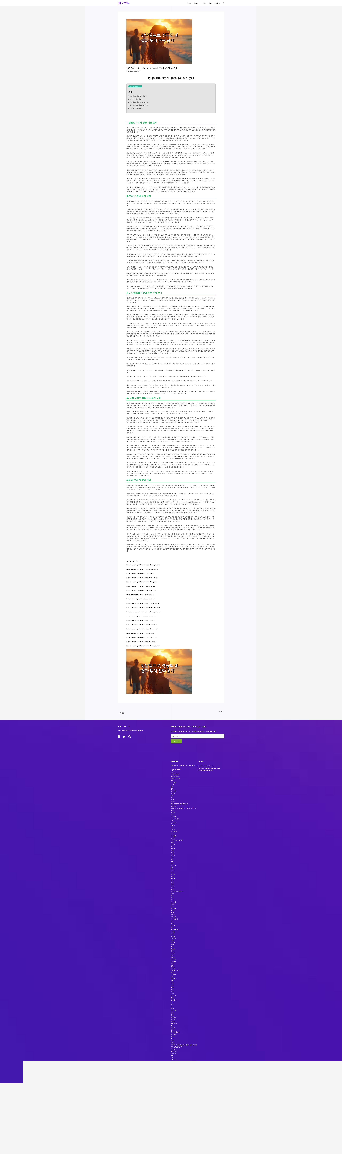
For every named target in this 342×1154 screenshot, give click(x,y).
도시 (172, 834)
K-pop (173, 772)
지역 (172, 1087)
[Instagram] (129, 736)
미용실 (173, 874)
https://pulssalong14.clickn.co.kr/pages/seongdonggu (142, 603)
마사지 (173, 853)
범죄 (172, 880)
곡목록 (173, 793)
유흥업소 (173, 1017)
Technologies (175, 776)
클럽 (172, 1109)
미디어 (173, 870)
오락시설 (173, 996)
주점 (172, 1083)
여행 (172, 976)
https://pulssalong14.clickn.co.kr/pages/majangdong (142, 577)
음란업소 (173, 1019)
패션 (172, 1115)
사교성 (173, 904)
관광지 (173, 802)
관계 (172, 797)
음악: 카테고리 (175, 1032)
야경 (172, 964)
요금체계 (173, 1000)
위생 (172, 1004)
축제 (172, 1100)
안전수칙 (173, 959)
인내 (172, 1055)
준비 (172, 1085)
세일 (172, 923)
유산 (172, 1008)
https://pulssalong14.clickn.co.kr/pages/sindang (140, 599)
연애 (172, 985)
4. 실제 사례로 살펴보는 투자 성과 (138, 105)
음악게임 (173, 1034)
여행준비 (173, 979)
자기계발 (173, 1066)
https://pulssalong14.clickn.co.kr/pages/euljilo (140, 633)
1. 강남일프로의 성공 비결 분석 (137, 96)
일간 (172, 1062)
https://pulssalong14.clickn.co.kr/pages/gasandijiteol (142, 569)
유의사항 (173, 1010)
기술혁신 (130, 71)
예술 (172, 987)
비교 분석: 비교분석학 (177, 891)
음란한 (173, 1021)
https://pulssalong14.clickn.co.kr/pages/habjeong (141, 637)
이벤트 (173, 1042)
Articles (196, 3)
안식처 (173, 953)
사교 (172, 900)
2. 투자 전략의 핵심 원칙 (135, 99)
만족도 (173, 855)
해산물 (173, 1128)
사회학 (173, 910)
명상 (172, 859)
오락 (172, 993)
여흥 (172, 983)
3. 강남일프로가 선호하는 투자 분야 (139, 102)
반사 (172, 876)
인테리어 (173, 1060)
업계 (172, 966)
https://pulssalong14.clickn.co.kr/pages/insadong (141, 641)
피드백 (173, 1126)
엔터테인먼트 (175, 970)
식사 (172, 947)
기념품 (173, 812)
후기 (172, 1134)
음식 (172, 1025)
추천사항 (173, 1098)
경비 (172, 789)
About (210, 3)
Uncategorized (175, 778)
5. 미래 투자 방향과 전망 (135, 108)
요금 (172, 998)
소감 (172, 927)
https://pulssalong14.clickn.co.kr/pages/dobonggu (141, 590)
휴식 (172, 1136)
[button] (199, 3)
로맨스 (173, 848)
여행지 (173, 981)
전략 (172, 1077)
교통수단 (173, 806)
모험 (172, 863)
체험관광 (173, 1092)
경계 (172, 787)
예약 (172, 989)
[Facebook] (119, 736)
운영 (172, 1002)
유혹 (172, 1013)
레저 (172, 846)
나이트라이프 (175, 819)
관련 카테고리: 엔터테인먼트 (179, 804)
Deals (204, 3)
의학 (172, 1040)
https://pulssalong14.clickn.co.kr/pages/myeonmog (142, 629)
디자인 (173, 842)
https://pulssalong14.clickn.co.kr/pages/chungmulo (141, 582)
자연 (172, 1070)
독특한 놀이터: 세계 (177, 840)
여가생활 (173, 974)
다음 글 (221, 711)
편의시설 (173, 1117)
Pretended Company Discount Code (209, 768)
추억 (172, 1096)
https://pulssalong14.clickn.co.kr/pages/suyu (139, 595)
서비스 (173, 915)
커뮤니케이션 (175, 1104)
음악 (172, 1030)
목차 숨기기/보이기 (135, 86)
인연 (172, 1057)
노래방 (173, 825)
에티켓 (173, 968)
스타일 (173, 936)
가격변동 (173, 782)
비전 (172, 895)
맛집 (172, 857)
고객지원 (173, 791)
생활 (172, 912)
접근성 (173, 1081)
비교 (172, 889)
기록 (172, 814)
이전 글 (121, 713)
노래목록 (173, 823)
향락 (172, 1132)
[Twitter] (124, 736)
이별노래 (173, 1049)
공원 (172, 795)
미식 (172, 872)
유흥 (172, 1015)
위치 (172, 1006)
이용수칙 (173, 1051)
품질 (172, 1121)
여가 (172, 972)
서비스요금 (174, 919)
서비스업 (173, 917)
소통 (172, 934)
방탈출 (173, 878)
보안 (172, 885)
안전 (172, 955)
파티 (172, 1111)
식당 (172, 944)
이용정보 (173, 1053)
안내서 (173, 951)
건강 (172, 784)
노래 (172, 821)
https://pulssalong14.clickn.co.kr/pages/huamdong (141, 624)
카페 (172, 1102)
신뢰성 (173, 949)
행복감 (173, 1130)
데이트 (173, 829)
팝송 (172, 1113)
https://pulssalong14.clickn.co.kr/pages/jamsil (140, 573)
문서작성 (173, 865)
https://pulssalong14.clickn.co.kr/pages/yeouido (141, 586)
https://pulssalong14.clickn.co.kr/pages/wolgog (140, 620)
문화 (172, 868)
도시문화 (173, 836)
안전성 (173, 957)
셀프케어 (173, 925)
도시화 (173, 838)
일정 (172, 1064)
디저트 (173, 844)
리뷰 (172, 851)
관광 (172, 799)
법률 (172, 883)
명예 (172, 861)
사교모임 (173, 902)
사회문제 (173, 908)
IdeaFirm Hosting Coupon (205, 766)
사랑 (172, 906)
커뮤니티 (173, 1106)
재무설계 (173, 1072)
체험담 (173, 1094)
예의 (172, 991)
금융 (172, 810)
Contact (217, 3)
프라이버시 (174, 1124)
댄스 (172, 827)
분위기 (173, 887)
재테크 (173, 1074)
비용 (172, 893)
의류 (172, 1038)
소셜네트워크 (175, 929)
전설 (172, 1079)
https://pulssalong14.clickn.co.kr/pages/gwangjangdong (143, 565)
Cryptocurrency (175, 770)
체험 (172, 1089)
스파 (172, 940)
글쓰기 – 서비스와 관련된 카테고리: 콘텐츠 (183, 808)
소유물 (173, 932)
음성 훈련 (174, 1023)
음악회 (173, 1036)
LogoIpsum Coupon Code (205, 770)
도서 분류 (174, 831)
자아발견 (173, 1068)
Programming (175, 774)
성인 (172, 921)
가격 (172, 780)
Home (189, 3)
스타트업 (173, 938)
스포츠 (173, 942)
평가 (172, 1119)
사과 (172, 897)
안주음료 (173, 961)
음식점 (173, 1028)
